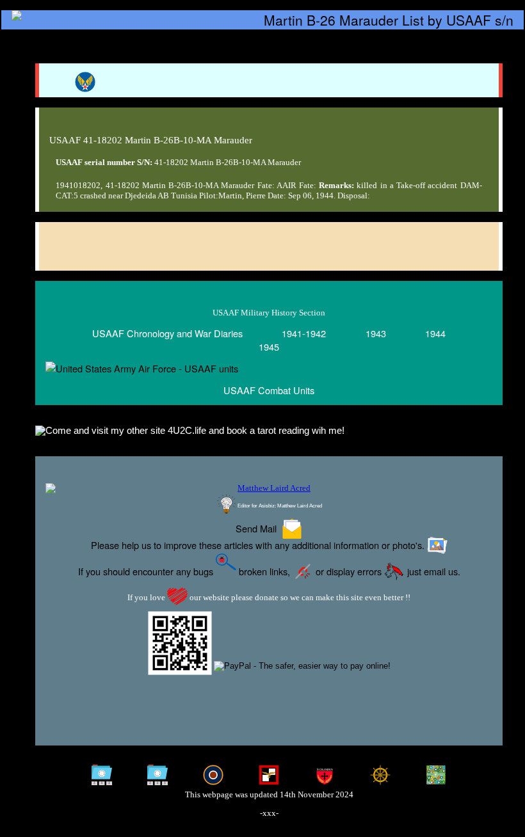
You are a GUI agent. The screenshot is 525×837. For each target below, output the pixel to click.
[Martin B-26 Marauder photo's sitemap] (157, 774)
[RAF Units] (213, 774)
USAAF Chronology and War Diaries (167, 333)
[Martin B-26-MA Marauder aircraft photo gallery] (269, 246)
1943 (376, 333)
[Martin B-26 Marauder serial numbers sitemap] (101, 774)
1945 (269, 346)
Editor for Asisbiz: (279, 506)
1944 (435, 333)
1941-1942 (304, 333)
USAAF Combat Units (268, 390)
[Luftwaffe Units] (269, 774)
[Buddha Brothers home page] (380, 774)
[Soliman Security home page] (324, 774)
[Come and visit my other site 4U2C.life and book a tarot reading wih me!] (269, 431)
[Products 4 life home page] (436, 774)
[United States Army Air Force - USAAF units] (268, 368)
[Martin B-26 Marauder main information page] (262, 19)
